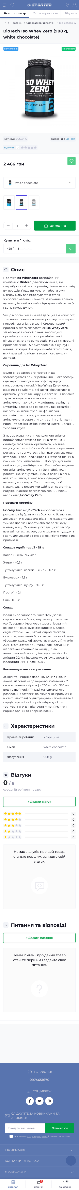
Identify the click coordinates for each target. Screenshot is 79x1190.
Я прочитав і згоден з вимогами (42, 1136)
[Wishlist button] (71, 161)
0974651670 (39, 1080)
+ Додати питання (39, 938)
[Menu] (5, 5)
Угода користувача (37, 1136)
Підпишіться (60, 1128)
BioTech (70, 138)
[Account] (75, 5)
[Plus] (26, 226)
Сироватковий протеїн (40, 22)
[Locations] (67, 5)
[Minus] (8, 226)
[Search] (13, 5)
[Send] (71, 248)
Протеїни (16, 22)
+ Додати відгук (39, 802)
